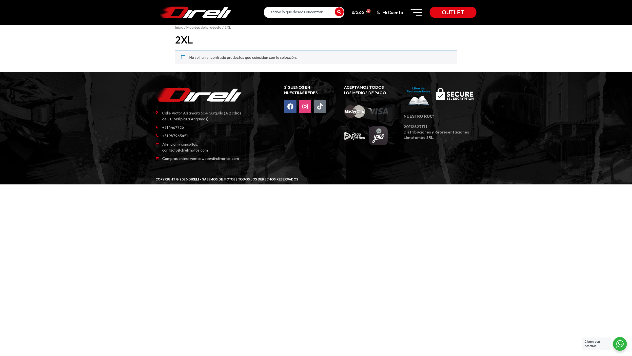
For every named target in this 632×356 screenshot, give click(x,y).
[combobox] (298, 11)
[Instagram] (305, 106)
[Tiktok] (320, 106)
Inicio (179, 27)
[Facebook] (290, 106)
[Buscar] (339, 11)
